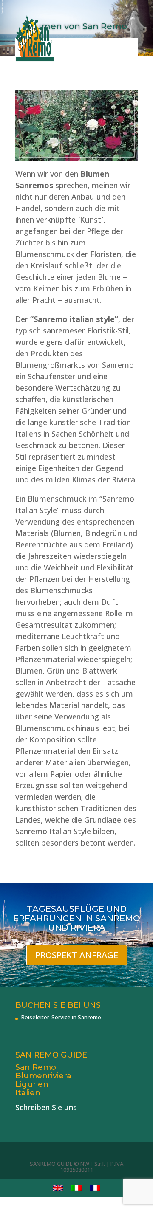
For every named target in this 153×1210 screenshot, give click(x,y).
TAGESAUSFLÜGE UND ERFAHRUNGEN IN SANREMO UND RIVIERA (76, 918)
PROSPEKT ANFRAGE (76, 955)
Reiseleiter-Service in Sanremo (61, 1017)
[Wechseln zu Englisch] (57, 1188)
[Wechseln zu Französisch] (95, 1188)
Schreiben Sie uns (46, 1107)
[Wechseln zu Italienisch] (76, 1188)
